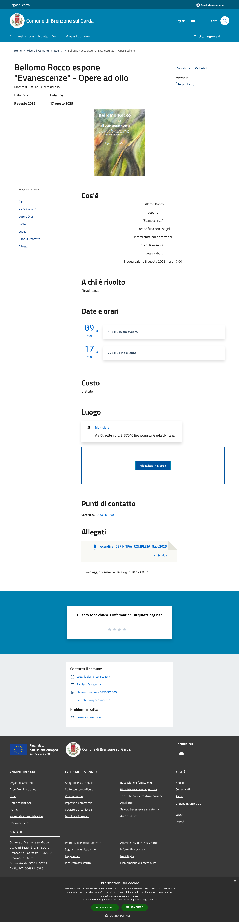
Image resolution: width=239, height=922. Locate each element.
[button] (119, 916)
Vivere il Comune (38, 50)
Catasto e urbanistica (78, 809)
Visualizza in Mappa (153, 465)
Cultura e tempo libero (79, 789)
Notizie (180, 782)
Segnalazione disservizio (80, 849)
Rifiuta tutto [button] (134, 907)
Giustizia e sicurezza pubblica (138, 789)
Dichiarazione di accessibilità (138, 863)
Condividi (182, 68)
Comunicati (183, 789)
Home (18, 50)
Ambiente (126, 802)
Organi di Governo (21, 782)
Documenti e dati (20, 823)
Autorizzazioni (129, 816)
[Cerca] (224, 20)
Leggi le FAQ (73, 856)
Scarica (162, 555)
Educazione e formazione (136, 782)
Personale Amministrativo (26, 816)
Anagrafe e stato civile (79, 782)
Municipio (102, 427)
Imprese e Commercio (78, 803)
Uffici (13, 796)
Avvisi (179, 796)
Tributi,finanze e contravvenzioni (141, 796)
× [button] (234, 881)
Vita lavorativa (74, 796)
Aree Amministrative (23, 789)
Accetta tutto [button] (105, 907)
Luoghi (180, 814)
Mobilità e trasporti (77, 816)
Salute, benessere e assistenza (139, 809)
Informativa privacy (132, 849)
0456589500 (105, 515)
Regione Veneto (20, 5)
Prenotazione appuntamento (83, 842)
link (155, 899)
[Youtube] (191, 20)
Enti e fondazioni (20, 803)
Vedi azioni (201, 68)
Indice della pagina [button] (29, 189)
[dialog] (119, 899)
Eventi (58, 50)
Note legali (127, 856)
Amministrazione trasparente (139, 842)
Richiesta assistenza (78, 863)
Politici (14, 809)
